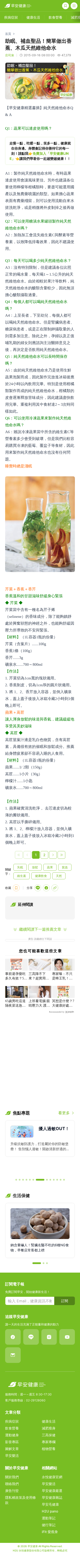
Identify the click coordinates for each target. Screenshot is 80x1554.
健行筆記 (48, 1525)
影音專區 (12, 1442)
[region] (40, 151)
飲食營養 (12, 1428)
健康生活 (48, 1421)
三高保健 (48, 1435)
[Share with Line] (37, 887)
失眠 (20, 867)
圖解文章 (12, 1449)
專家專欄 (48, 1442)
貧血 (65, 867)
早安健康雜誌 (52, 1497)
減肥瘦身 (48, 1428)
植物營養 (48, 1449)
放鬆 (35, 867)
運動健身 (12, 1435)
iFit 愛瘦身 (50, 1532)
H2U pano (50, 1511)
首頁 (8, 34)
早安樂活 (12, 1455)
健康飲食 (41, 876)
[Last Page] (61, 855)
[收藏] (16, 887)
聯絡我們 (12, 1484)
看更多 (64, 1113)
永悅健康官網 (52, 1477)
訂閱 (64, 1301)
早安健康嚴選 (52, 1491)
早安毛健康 (50, 1504)
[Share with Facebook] (46, 887)
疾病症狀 (12, 1421)
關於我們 (12, 1477)
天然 (59, 876)
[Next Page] (53, 855)
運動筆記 (48, 1518)
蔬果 (50, 867)
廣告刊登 (12, 1491)
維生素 (21, 876)
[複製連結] (54, 887)
